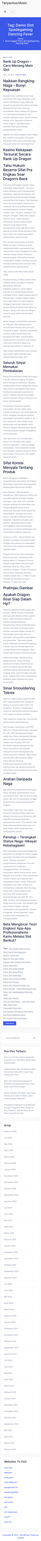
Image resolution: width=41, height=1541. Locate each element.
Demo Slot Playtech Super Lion (16, 985)
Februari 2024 (10, 1316)
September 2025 (11, 1195)
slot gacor (8, 1497)
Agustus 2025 (10, 1201)
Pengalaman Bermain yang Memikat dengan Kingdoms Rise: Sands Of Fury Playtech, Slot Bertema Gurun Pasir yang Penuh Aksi (19, 1109)
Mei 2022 (8, 1430)
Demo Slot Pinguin (11, 982)
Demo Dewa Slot (10, 965)
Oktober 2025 (10, 1188)
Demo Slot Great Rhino (13, 972)
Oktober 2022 (10, 1417)
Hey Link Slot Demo (11, 1001)
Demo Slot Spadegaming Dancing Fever (17, 993)
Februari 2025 (10, 1239)
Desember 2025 (11, 1176)
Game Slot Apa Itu (11, 998)
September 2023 (11, 1347)
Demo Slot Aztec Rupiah (13, 969)
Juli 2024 (8, 1284)
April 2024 (8, 1303)
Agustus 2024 (10, 1277)
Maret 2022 (9, 1443)
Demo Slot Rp (9, 989)
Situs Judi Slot (8, 75)
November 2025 (11, 1182)
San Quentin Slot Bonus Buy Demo (18, 1011)
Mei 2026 (8, 1144)
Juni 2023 (8, 1367)
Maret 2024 (9, 1309)
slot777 (7, 1517)
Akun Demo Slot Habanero (14, 952)
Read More (10, 1023)
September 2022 (11, 1424)
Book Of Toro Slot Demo (13, 959)
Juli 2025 (8, 1207)
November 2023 (11, 1335)
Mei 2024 (8, 1297)
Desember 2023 (11, 1328)
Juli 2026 (8, 1138)
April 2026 (8, 1150)
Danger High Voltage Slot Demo (17, 962)
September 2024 (11, 1271)
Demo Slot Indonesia (12, 975)
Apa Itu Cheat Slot (11, 955)
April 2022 (8, 1437)
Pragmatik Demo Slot (12, 1008)
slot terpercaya (10, 1512)
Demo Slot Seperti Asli (26, 989)
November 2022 (11, 1411)
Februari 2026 (10, 1163)
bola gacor (8, 1477)
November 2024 (11, 1258)
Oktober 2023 (10, 1341)
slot (5, 1507)
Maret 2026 (9, 1157)
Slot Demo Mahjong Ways (14, 1015)
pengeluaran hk (11, 1487)
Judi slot (8, 1522)
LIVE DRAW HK (10, 1482)
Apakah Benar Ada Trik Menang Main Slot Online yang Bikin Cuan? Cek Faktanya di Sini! (20, 1072)
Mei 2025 (8, 1220)
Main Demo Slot (10, 1005)
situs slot (8, 1468)
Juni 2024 (8, 1290)
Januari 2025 (10, 1246)
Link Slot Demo (28, 1001)
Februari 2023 (10, 1392)
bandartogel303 (11, 1492)
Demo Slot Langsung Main (14, 979)
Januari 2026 (10, 1169)
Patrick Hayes (21, 75)
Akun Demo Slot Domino (19, 949)
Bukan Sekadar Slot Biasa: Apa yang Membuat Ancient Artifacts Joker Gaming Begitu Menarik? (19, 1096)
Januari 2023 (10, 1398)
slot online (8, 1502)
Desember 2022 (11, 1405)
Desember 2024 (11, 1252)
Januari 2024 (10, 1322)
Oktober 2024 (10, 1265)
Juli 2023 (8, 1360)
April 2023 (8, 1379)
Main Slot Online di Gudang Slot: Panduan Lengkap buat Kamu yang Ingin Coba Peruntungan (19, 1084)
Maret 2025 (9, 1233)
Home (20, 38)
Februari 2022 (10, 1449)
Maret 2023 (9, 1386)
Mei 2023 (8, 1373)
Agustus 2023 (10, 1354)
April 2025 (8, 1227)
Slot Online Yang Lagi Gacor (15, 1018)
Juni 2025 (8, 1214)
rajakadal (8, 1472)
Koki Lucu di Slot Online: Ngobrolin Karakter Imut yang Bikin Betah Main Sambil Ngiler (20, 1060)
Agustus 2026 (10, 1131)
